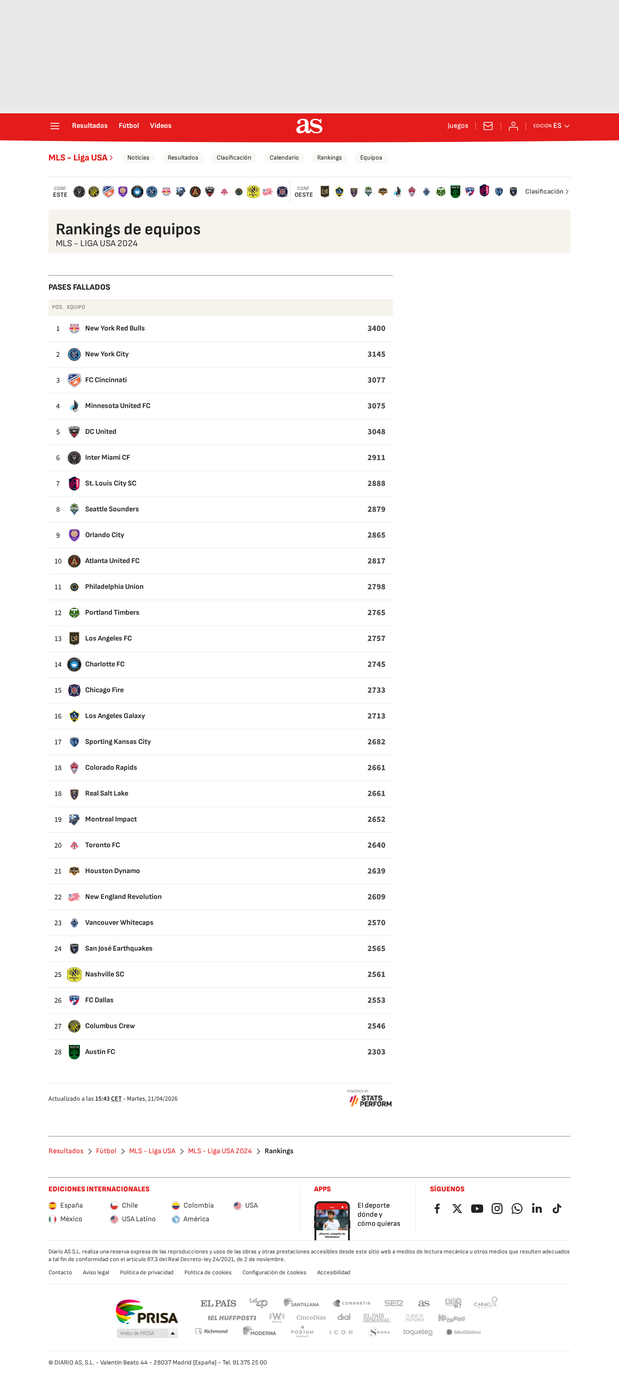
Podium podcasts (302, 1332)
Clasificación (234, 157)
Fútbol (129, 126)
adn (453, 1302)
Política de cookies (208, 1272)
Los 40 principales (258, 1302)
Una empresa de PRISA (146, 1311)
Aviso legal (96, 1272)
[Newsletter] (488, 126)
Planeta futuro (414, 1318)
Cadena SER (393, 1302)
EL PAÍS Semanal (377, 1318)
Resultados (90, 126)
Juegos (458, 126)
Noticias (138, 157)
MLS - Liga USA (77, 157)
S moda (379, 1332)
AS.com (424, 1302)
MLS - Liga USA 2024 (220, 1151)
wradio (277, 1318)
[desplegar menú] (54, 126)
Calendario (284, 157)
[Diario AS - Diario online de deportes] (309, 126)
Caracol (485, 1302)
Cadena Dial (344, 1318)
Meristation (463, 1332)
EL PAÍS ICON (341, 1332)
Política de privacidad (147, 1272)
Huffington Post (231, 1318)
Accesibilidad (333, 1272)
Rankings (329, 157)
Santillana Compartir (351, 1302)
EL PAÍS (218, 1302)
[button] (147, 1333)
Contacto (60, 1272)
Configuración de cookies (274, 1272)
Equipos (371, 157)
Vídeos (161, 126)
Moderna (259, 1332)
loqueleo (418, 1332)
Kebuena (451, 1318)
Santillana (301, 1302)
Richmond (211, 1331)
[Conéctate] (513, 126)
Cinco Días (311, 1318)
